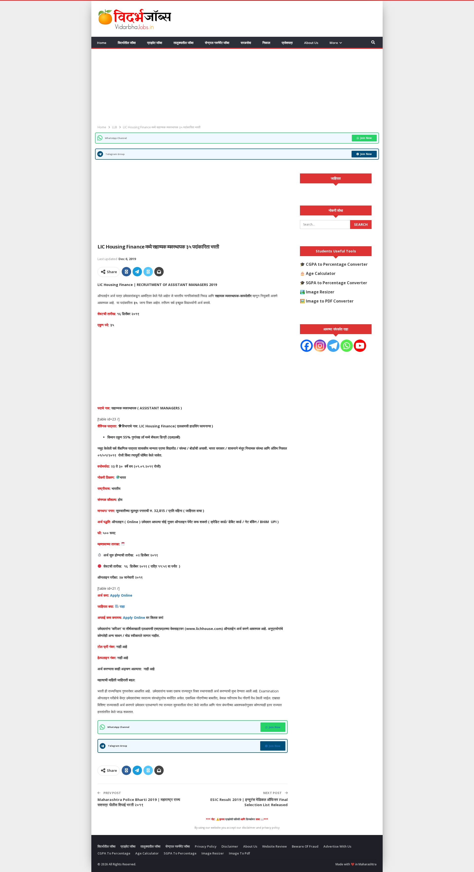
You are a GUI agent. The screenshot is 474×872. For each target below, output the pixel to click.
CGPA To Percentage (114, 853)
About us (311, 42)
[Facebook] (306, 346)
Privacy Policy (206, 846)
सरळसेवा (246, 42)
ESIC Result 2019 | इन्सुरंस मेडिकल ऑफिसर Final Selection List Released (249, 802)
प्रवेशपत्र (287, 42)
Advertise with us (337, 846)
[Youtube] (360, 346)
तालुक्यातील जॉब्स (184, 42)
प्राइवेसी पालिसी (232, 819)
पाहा (122, 606)
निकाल (266, 42)
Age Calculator (321, 273)
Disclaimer (229, 846)
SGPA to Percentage (180, 853)
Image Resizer (320, 292)
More (334, 42)
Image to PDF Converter (330, 301)
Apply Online (120, 595)
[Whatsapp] (346, 346)
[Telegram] (333, 346)
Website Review (274, 846)
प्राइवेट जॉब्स (154, 42)
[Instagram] (320, 346)
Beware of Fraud (305, 846)
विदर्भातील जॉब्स (127, 42)
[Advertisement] (286, 18)
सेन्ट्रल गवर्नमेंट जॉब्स (217, 42)
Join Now (366, 138)
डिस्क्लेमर (250, 819)
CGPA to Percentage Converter (337, 264)
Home (101, 42)
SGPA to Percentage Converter (336, 282)
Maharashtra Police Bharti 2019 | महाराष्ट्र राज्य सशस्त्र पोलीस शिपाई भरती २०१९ (139, 802)
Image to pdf (239, 853)
